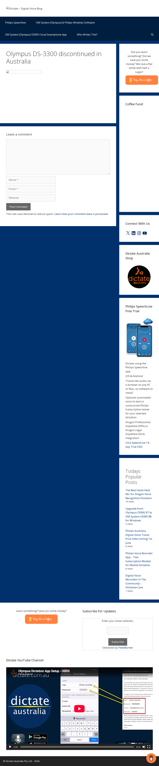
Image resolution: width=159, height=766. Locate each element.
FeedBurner (125, 647)
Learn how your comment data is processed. (81, 214)
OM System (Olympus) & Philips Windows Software (65, 22)
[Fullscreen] (148, 746)
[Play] (10, 746)
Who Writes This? (87, 34)
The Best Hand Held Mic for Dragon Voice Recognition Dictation (138, 494)
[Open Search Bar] (152, 35)
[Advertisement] (142, 158)
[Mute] (143, 746)
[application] (79, 708)
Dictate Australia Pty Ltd (19, 761)
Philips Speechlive (15, 22)
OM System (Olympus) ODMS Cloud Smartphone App (36, 34)
